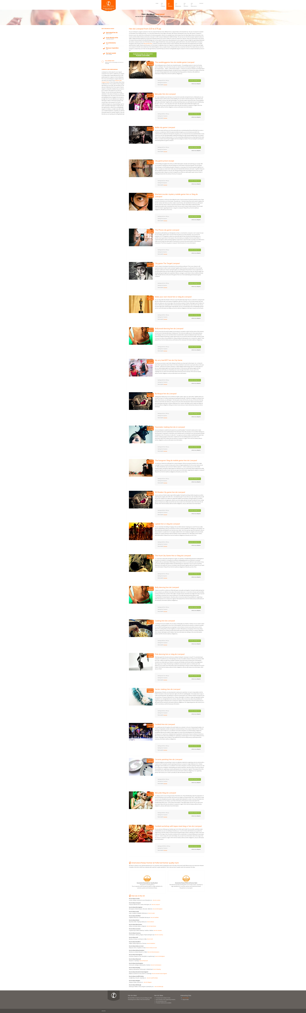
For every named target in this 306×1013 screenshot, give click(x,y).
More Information (195, 80)
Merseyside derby (148, 43)
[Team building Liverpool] (143, 55)
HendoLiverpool (170, 5)
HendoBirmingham (178, 5)
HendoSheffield (186, 5)
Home (157, 3)
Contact (201, 3)
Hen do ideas (185, 998)
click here (165, 84)
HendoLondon (163, 5)
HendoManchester (194, 5)
